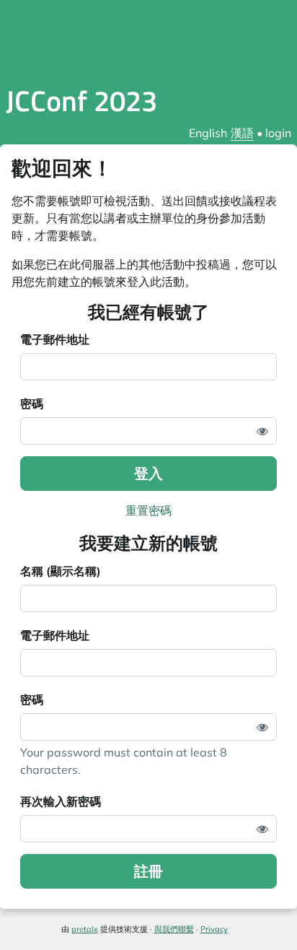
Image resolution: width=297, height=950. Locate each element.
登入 (148, 473)
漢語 (242, 133)
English (208, 133)
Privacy (214, 929)
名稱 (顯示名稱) (60, 571)
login (278, 133)
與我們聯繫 (174, 929)
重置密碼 (148, 510)
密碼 (31, 403)
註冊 (148, 871)
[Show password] (262, 431)
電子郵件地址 (54, 339)
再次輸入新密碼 (60, 801)
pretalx (84, 929)
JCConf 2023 (81, 101)
